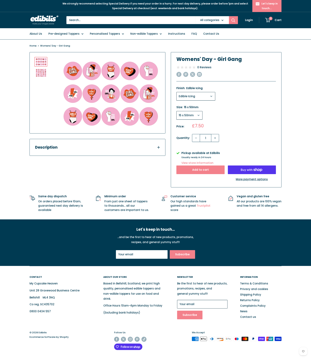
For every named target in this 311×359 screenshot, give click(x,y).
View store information (197, 163)
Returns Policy (250, 300)
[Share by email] (199, 74)
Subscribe (182, 254)
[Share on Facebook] (178, 74)
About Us (36, 34)
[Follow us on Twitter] (123, 339)
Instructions (176, 34)
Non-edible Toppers (144, 34)
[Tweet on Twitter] (192, 74)
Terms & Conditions (254, 283)
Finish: (189, 88)
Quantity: (183, 138)
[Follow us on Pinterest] (137, 339)
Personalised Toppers (105, 34)
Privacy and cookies (254, 289)
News (243, 311)
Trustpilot (203, 206)
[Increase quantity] (215, 138)
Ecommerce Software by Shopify (49, 337)
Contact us (248, 317)
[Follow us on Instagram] (130, 339)
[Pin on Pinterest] (185, 74)
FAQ (194, 34)
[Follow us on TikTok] (144, 339)
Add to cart (200, 170)
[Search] (233, 20)
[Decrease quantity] (196, 138)
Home (33, 45)
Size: (187, 107)
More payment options (252, 179)
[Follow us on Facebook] (116, 339)
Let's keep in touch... (270, 6)
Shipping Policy (250, 294)
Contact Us (211, 34)
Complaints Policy (253, 306)
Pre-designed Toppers (64, 34)
